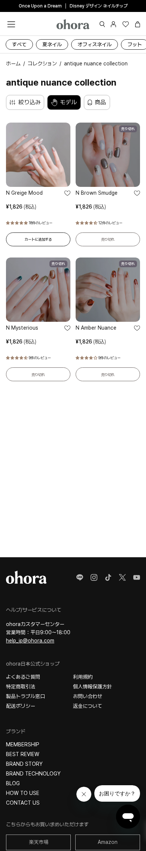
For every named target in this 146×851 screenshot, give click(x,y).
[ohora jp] (73, 24)
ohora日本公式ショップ (33, 664)
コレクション (42, 64)
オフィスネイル (94, 44)
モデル (68, 102)
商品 (100, 102)
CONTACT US (23, 803)
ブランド (15, 731)
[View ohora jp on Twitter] (122, 577)
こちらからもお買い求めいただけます (47, 824)
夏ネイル (52, 44)
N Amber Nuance (96, 328)
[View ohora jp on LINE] (79, 577)
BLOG (13, 783)
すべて (19, 44)
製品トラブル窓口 (25, 696)
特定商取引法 (20, 687)
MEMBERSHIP (22, 744)
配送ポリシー (20, 706)
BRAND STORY (24, 764)
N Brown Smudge (97, 193)
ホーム (13, 64)
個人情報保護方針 (92, 687)
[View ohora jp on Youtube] (136, 577)
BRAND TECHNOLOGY (33, 774)
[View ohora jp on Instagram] (94, 577)
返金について (87, 706)
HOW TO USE (22, 793)
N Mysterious (22, 328)
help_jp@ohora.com (30, 641)
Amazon (108, 842)
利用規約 (82, 677)
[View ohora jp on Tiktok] (108, 577)
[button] (102, 24)
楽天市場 (38, 842)
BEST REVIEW (22, 754)
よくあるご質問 (23, 677)
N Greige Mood (24, 193)
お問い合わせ (87, 696)
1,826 (21, 207)
